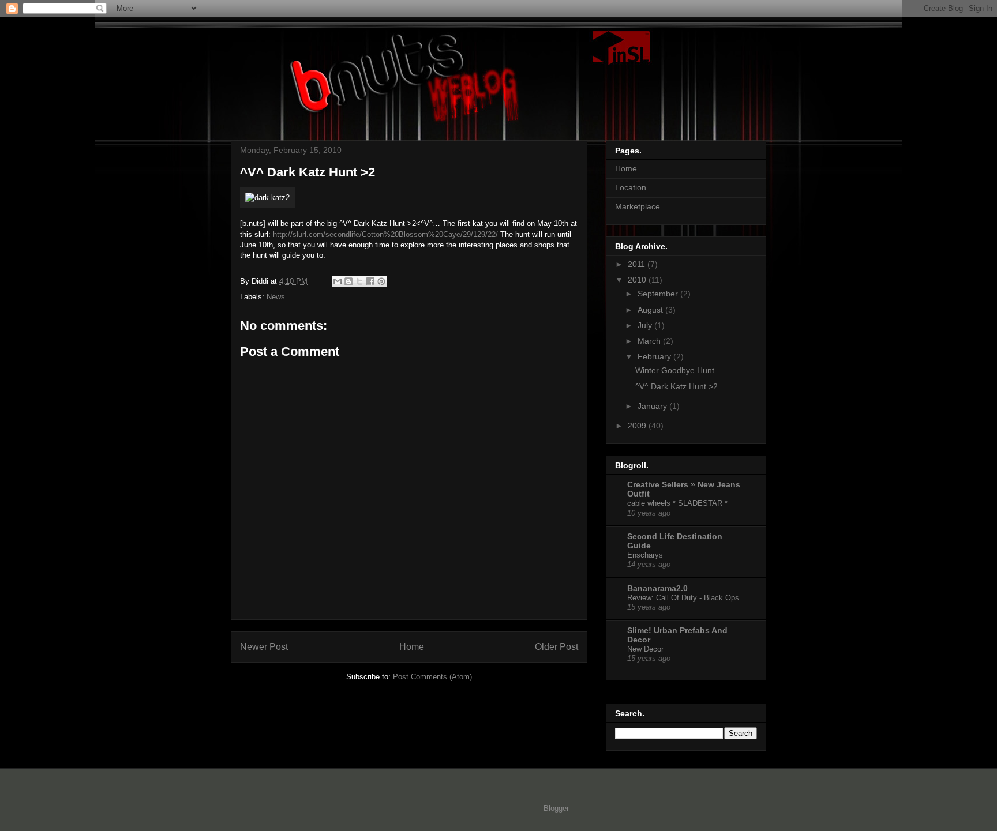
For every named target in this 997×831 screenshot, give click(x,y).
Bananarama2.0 (657, 588)
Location (630, 187)
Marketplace (637, 206)
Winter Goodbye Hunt (674, 370)
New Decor (645, 649)
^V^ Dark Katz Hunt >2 (676, 386)
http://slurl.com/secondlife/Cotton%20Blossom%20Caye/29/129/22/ (385, 234)
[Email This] (337, 281)
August (651, 309)
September (659, 293)
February (655, 356)
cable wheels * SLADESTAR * (677, 503)
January (653, 406)
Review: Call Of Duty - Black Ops (683, 597)
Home (411, 647)
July (646, 325)
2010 (638, 279)
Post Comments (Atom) (432, 676)
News (276, 296)
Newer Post (264, 647)
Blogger (556, 808)
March (650, 340)
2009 (638, 425)
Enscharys (645, 555)
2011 (637, 264)
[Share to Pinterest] (381, 281)
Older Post (556, 647)
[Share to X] (359, 281)
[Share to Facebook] (370, 281)
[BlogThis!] (348, 281)
